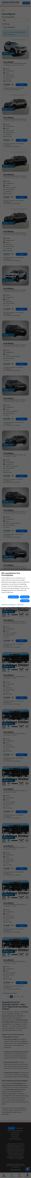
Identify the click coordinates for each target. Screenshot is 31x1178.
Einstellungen (25, 600)
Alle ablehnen (25, 597)
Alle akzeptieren (13, 597)
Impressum (20, 605)
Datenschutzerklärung (8, 605)
